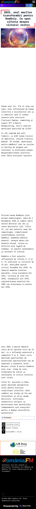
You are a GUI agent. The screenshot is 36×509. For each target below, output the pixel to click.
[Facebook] (27, 5)
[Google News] (30, 5)
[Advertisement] (18, 76)
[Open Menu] (33, 1)
